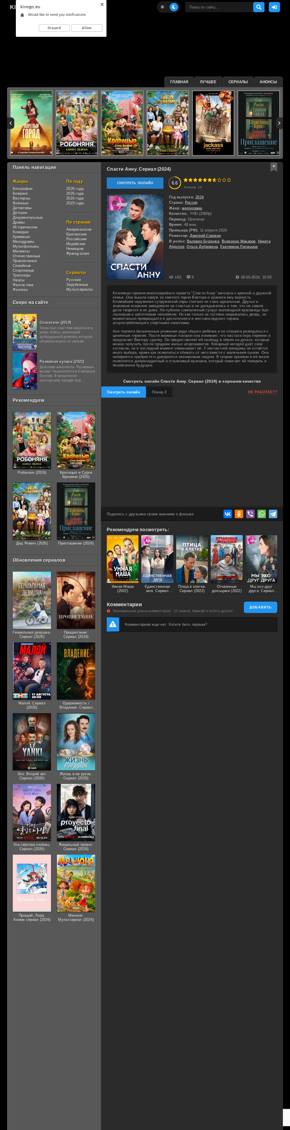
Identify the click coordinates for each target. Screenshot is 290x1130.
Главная (179, 82)
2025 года (75, 193)
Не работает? (262, 392)
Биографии (22, 188)
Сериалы (238, 82)
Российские (76, 239)
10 (229, 179)
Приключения (25, 261)
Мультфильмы (26, 246)
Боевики (20, 193)
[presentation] (10, 123)
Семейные (22, 265)
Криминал (21, 237)
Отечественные (26, 256)
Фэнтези (20, 290)
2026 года (75, 188)
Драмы (19, 222)
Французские (77, 253)
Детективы (22, 208)
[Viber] (250, 514)
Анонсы (268, 82)
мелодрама (192, 208)
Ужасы (18, 280)
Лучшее (208, 82)
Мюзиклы (21, 251)
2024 (199, 197)
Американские (78, 229)
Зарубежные (77, 284)
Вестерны (21, 198)
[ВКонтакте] (227, 514)
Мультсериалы (79, 289)
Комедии (20, 232)
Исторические (25, 227)
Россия (191, 202)
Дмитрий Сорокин (205, 235)
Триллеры (21, 275)
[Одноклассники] (239, 514)
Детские (20, 213)
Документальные (28, 217)
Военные (20, 203)
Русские (73, 280)
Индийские (75, 244)
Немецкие (75, 248)
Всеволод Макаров (239, 241)
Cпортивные (23, 270)
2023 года (75, 203)
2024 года (75, 198)
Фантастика (23, 285)
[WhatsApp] (261, 514)
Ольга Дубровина (202, 247)
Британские (76, 234)
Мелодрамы (23, 241)
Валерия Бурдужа (203, 241)
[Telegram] (273, 514)
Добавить (261, 607)
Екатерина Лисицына (239, 247)
